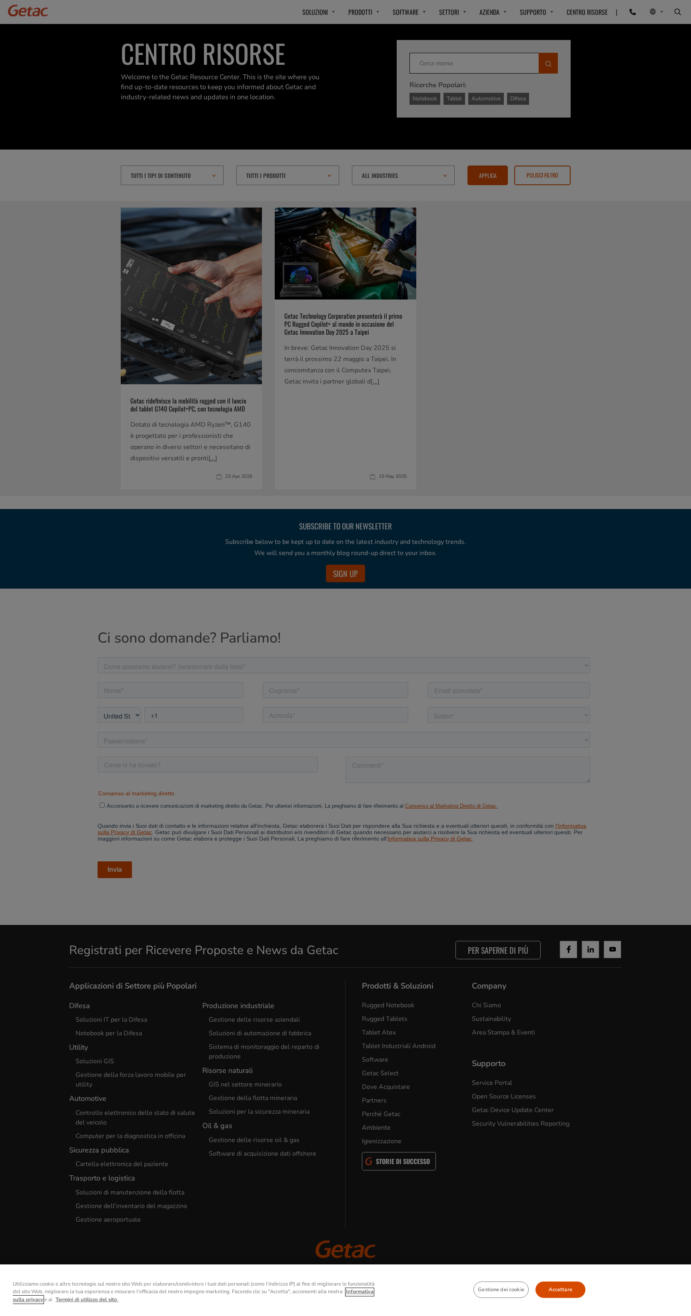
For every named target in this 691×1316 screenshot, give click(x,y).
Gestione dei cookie (501, 1289)
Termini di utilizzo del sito (87, 1299)
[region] (345, 1290)
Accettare (560, 1289)
